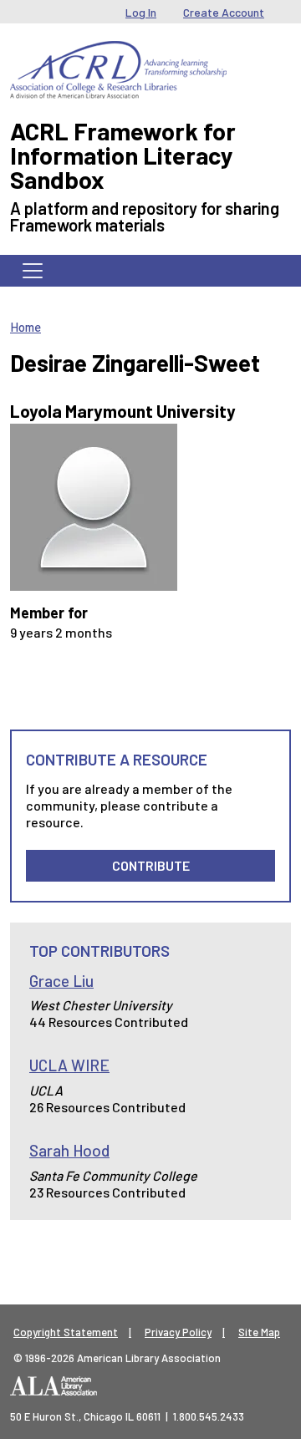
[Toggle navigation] (32, 271)
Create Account (223, 12)
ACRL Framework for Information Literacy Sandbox (123, 155)
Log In (140, 12)
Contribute (151, 865)
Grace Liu (61, 980)
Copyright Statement (65, 1332)
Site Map (259, 1332)
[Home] (118, 53)
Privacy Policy (178, 1332)
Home (25, 326)
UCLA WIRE (69, 1065)
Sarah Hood (69, 1150)
